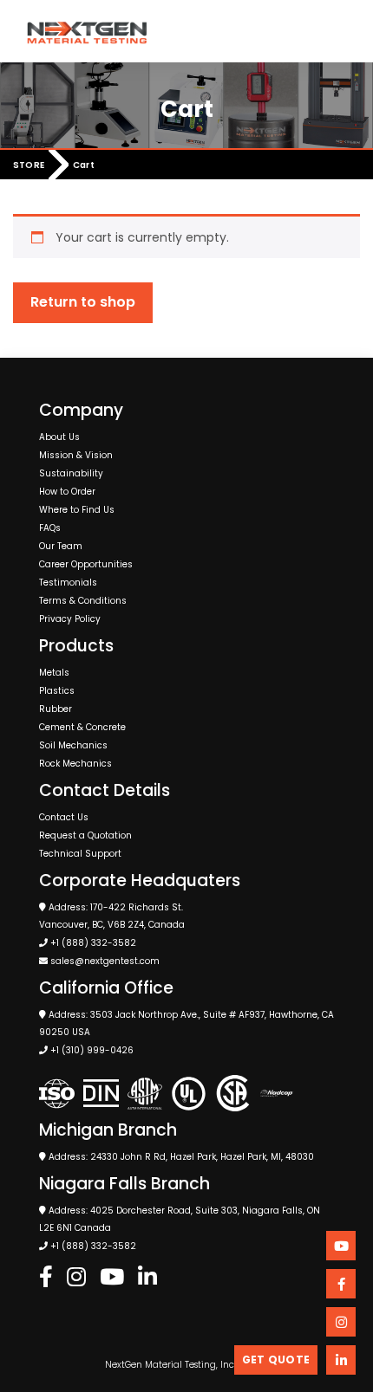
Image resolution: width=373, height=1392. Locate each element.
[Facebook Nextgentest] (46, 1277)
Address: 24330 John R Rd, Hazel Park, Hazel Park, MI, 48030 (180, 1156)
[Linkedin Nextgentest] (147, 1277)
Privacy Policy (70, 618)
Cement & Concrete (82, 727)
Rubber (55, 708)
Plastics (57, 690)
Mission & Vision (76, 455)
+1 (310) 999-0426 (92, 1050)
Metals (54, 672)
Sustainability (71, 473)
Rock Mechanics (75, 763)
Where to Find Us (77, 509)
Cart (84, 165)
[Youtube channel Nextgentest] (341, 1245)
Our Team (60, 546)
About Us (59, 437)
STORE (28, 165)
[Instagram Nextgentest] (76, 1277)
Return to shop (82, 302)
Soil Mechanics (73, 745)
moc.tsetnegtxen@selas (105, 961)
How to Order (67, 491)
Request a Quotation (85, 835)
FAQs (50, 527)
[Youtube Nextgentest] (112, 1277)
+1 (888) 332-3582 (93, 942)
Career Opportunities (86, 564)
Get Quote (276, 1359)
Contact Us (63, 817)
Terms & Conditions (83, 600)
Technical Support (80, 853)
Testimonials (68, 582)
